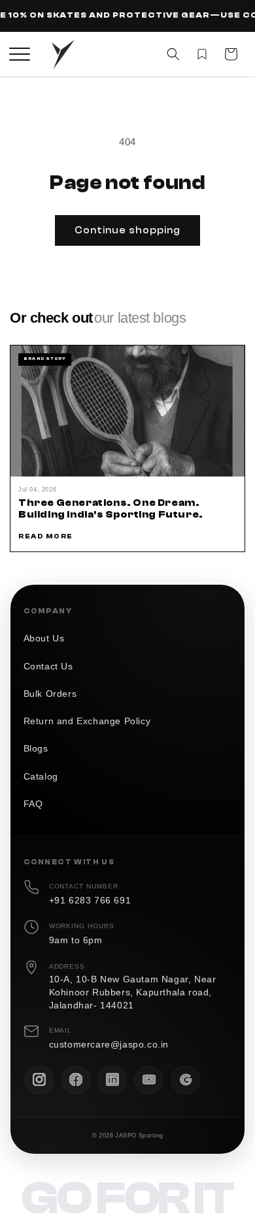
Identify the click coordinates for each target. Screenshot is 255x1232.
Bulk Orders (50, 694)
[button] (19, 54)
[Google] (185, 1080)
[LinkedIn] (112, 1080)
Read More (45, 536)
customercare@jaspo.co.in (109, 1044)
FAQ (33, 804)
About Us (44, 638)
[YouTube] (149, 1080)
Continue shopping (127, 230)
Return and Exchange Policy (87, 721)
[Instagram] (39, 1080)
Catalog (41, 777)
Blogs (36, 749)
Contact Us (48, 666)
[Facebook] (75, 1080)
